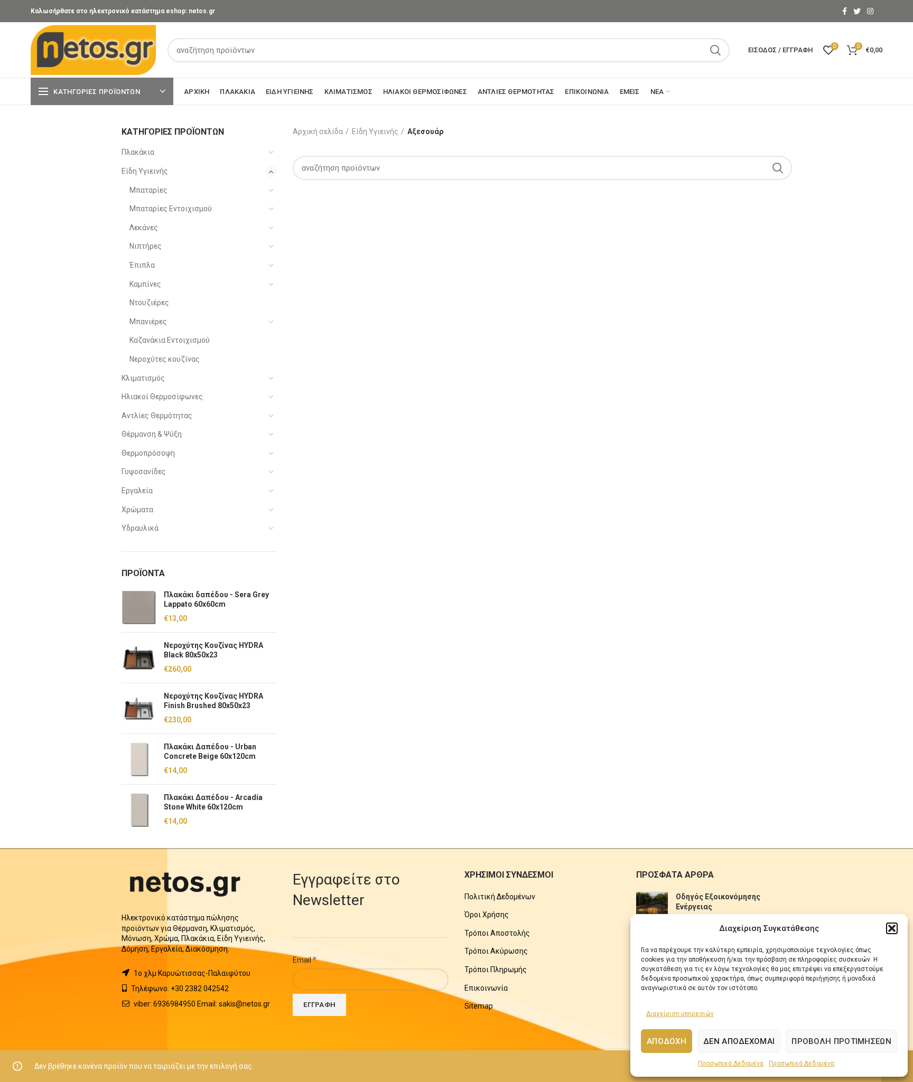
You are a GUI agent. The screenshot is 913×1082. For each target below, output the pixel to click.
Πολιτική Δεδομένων (499, 896)
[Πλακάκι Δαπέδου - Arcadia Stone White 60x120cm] (139, 810)
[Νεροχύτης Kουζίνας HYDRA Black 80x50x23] (139, 658)
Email (304, 959)
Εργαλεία (137, 490)
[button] (892, 928)
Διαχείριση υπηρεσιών (680, 1014)
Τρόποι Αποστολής (497, 933)
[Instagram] (870, 11)
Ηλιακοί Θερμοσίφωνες (162, 396)
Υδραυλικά (140, 528)
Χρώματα (137, 509)
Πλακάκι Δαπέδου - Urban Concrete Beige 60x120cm (210, 751)
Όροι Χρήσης (486, 914)
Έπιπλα (142, 265)
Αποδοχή (666, 1041)
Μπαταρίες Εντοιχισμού (170, 208)
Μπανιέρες (148, 321)
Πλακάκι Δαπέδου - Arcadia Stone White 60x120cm (213, 802)
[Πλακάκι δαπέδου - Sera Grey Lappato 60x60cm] (139, 607)
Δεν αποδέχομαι (739, 1041)
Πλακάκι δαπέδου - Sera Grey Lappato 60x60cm (216, 599)
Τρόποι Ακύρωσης (496, 951)
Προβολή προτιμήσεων (841, 1041)
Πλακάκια (138, 152)
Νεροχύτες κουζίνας (164, 359)
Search (715, 50)
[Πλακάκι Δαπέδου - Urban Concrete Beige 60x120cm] (139, 759)
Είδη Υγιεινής (145, 171)
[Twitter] (857, 11)
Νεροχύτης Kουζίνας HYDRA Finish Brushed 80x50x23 (213, 701)
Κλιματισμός (143, 378)
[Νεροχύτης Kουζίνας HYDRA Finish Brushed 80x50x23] (139, 708)
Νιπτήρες (145, 246)
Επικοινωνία (486, 988)
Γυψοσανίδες (144, 471)
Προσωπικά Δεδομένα (730, 1063)
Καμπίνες (145, 284)
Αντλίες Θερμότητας (157, 415)
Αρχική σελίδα (318, 131)
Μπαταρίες (148, 190)
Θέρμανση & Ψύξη (152, 434)
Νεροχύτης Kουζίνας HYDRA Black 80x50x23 (213, 650)
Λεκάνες (143, 227)
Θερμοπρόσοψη (148, 453)
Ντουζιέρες (149, 302)
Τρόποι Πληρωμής (495, 969)
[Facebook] (844, 11)
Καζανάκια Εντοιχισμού (169, 340)
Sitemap (478, 1006)
